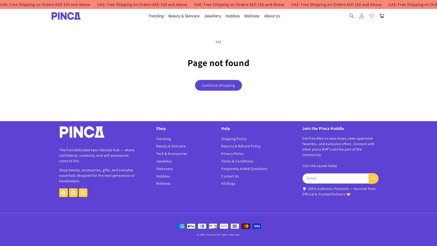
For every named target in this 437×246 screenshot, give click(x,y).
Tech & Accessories (171, 153)
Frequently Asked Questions (244, 168)
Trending (163, 138)
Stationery (164, 168)
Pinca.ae (211, 234)
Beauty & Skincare (170, 146)
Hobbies (163, 176)
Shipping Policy (234, 138)
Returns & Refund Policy (241, 146)
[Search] (352, 15)
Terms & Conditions (237, 161)
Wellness (163, 183)
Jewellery (164, 161)
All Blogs (228, 183)
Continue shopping (218, 85)
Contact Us (230, 176)
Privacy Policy (232, 153)
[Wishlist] (372, 15)
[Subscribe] (373, 178)
